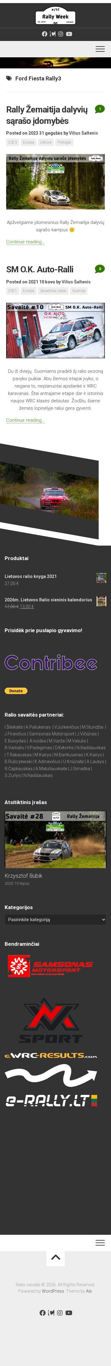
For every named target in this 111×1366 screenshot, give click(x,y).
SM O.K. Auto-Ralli (39, 269)
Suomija (78, 291)
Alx (89, 1291)
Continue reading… (25, 242)
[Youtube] (69, 34)
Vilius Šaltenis (83, 133)
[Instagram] (61, 34)
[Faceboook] (44, 34)
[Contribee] (53, 34)
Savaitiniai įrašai (53, 291)
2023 (12, 142)
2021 (12, 291)
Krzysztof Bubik (23, 875)
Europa (28, 142)
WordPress (53, 1291)
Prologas (64, 142)
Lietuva (45, 142)
